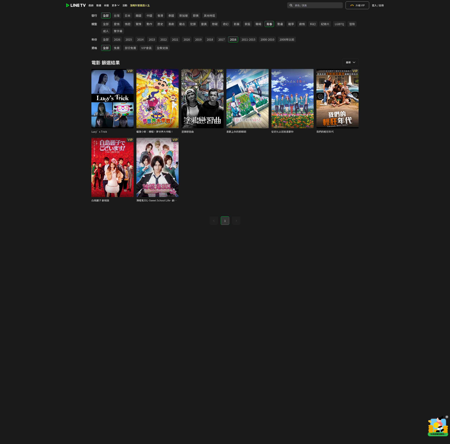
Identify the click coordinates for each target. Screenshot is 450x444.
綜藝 (106, 5)
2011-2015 (248, 39)
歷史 (160, 24)
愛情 (117, 24)
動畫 (98, 5)
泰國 (171, 15)
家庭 (247, 24)
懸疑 (215, 24)
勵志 (182, 24)
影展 (236, 24)
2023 (152, 39)
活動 (124, 5)
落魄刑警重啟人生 (140, 5)
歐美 (196, 15)
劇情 (302, 24)
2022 (163, 39)
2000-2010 (267, 39)
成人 (106, 31)
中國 (149, 15)
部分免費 (130, 48)
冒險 (352, 24)
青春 (269, 24)
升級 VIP (360, 5)
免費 (117, 48)
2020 (187, 39)
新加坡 (183, 15)
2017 (221, 39)
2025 (129, 39)
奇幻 (226, 24)
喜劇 (171, 24)
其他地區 (209, 15)
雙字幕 (118, 31)
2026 (117, 39)
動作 (149, 24)
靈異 (204, 24)
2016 (233, 39)
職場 (258, 24)
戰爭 (291, 24)
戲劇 (91, 5)
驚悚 (138, 24)
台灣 (117, 15)
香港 (160, 15)
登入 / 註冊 (378, 5)
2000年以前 (286, 39)
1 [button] (225, 221)
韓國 (138, 15)
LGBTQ (339, 24)
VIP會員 (146, 48)
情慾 (127, 24)
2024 (140, 39)
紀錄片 (325, 24)
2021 (175, 39)
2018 (210, 39)
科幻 (313, 24)
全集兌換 (162, 48)
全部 (106, 15)
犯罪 (193, 24)
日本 (127, 15)
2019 (198, 39)
